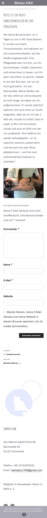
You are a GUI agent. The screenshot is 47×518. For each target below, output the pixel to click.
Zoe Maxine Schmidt (27, 9)
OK (24, 515)
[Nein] (44, 512)
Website (8, 296)
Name (7, 264)
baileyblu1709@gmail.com (26, 470)
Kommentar (11, 229)
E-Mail (8, 280)
